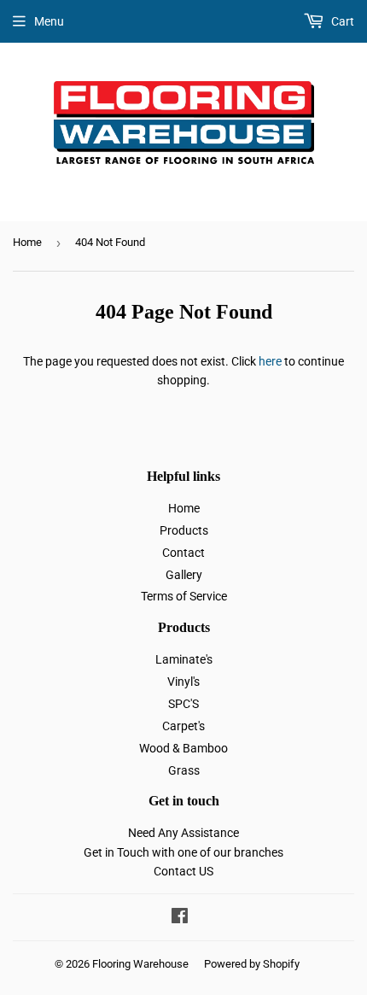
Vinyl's (183, 681)
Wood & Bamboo (183, 748)
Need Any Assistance (183, 833)
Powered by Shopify (252, 963)
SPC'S (183, 704)
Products (184, 530)
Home (27, 242)
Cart (341, 21)
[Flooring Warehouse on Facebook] (180, 918)
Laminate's (184, 659)
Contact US (183, 871)
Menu (49, 21)
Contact (183, 552)
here (270, 361)
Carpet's (183, 726)
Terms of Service (184, 596)
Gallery (184, 575)
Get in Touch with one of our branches (183, 852)
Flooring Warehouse (140, 963)
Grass (184, 770)
